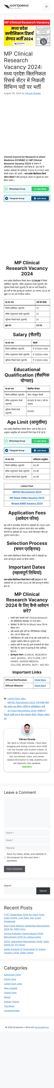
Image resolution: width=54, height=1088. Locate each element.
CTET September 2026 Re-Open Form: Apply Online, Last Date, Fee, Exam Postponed (24, 918)
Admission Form (12, 974)
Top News (9, 1006)
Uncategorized (11, 1010)
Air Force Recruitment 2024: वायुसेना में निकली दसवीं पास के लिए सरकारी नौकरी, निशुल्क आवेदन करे (27, 714)
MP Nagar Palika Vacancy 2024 (27, 497)
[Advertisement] (27, 127)
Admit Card (10, 979)
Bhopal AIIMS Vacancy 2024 (27, 503)
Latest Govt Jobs (16, 698)
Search (7, 885)
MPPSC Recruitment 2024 (27, 492)
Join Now (41, 189)
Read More (27, 766)
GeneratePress (42, 1027)
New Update (10, 988)
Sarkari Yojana (11, 1001)
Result (7, 997)
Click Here (40, 680)
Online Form (10, 992)
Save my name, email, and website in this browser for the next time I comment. (26, 857)
